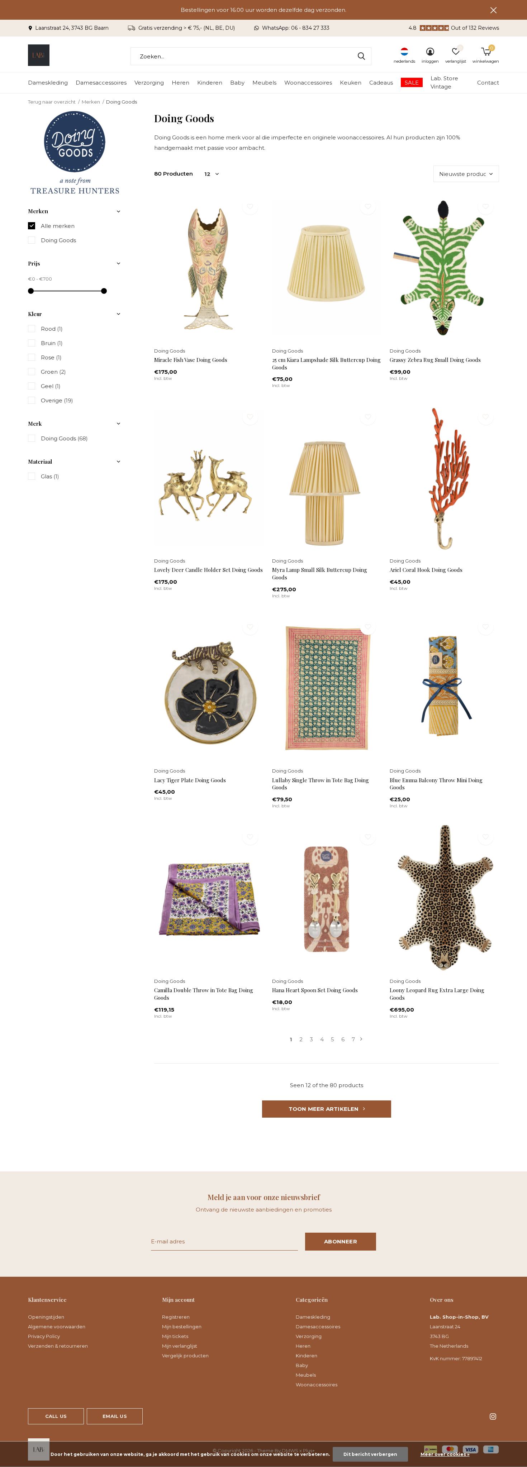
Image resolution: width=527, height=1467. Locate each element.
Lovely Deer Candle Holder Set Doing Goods (208, 569)
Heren (180, 82)
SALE (412, 82)
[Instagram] (493, 1416)
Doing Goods (58, 240)
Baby (237, 82)
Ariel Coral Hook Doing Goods (426, 569)
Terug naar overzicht (52, 102)
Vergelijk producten (185, 1355)
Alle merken (58, 226)
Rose (51, 357)
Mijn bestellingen (181, 1326)
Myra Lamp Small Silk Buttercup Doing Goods (319, 573)
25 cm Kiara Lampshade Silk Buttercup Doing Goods (326, 363)
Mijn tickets (175, 1336)
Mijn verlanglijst (179, 1346)
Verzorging (149, 82)
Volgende (361, 1039)
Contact (488, 82)
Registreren (176, 1317)
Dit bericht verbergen (370, 1454)
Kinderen (209, 82)
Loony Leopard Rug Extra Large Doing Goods (437, 993)
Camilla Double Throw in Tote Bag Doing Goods (203, 993)
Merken (91, 102)
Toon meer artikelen (324, 1108)
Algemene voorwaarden (56, 1326)
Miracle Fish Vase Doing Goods (190, 359)
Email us (115, 1416)
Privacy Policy (44, 1336)
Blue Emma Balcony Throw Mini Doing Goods (436, 783)
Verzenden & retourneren (58, 1346)
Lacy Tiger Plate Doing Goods (190, 780)
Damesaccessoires (101, 82)
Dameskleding (48, 82)
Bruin (52, 343)
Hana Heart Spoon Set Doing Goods (315, 990)
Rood (52, 328)
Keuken (350, 82)
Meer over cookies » (445, 1454)
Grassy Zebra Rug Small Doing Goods (435, 359)
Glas (50, 476)
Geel (51, 386)
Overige (57, 400)
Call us (56, 1416)
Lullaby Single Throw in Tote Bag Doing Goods (320, 783)
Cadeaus (381, 82)
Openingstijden (46, 1317)
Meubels (264, 82)
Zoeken (361, 56)
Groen (53, 371)
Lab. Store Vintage (444, 82)
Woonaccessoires (308, 82)
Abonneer (340, 1241)
